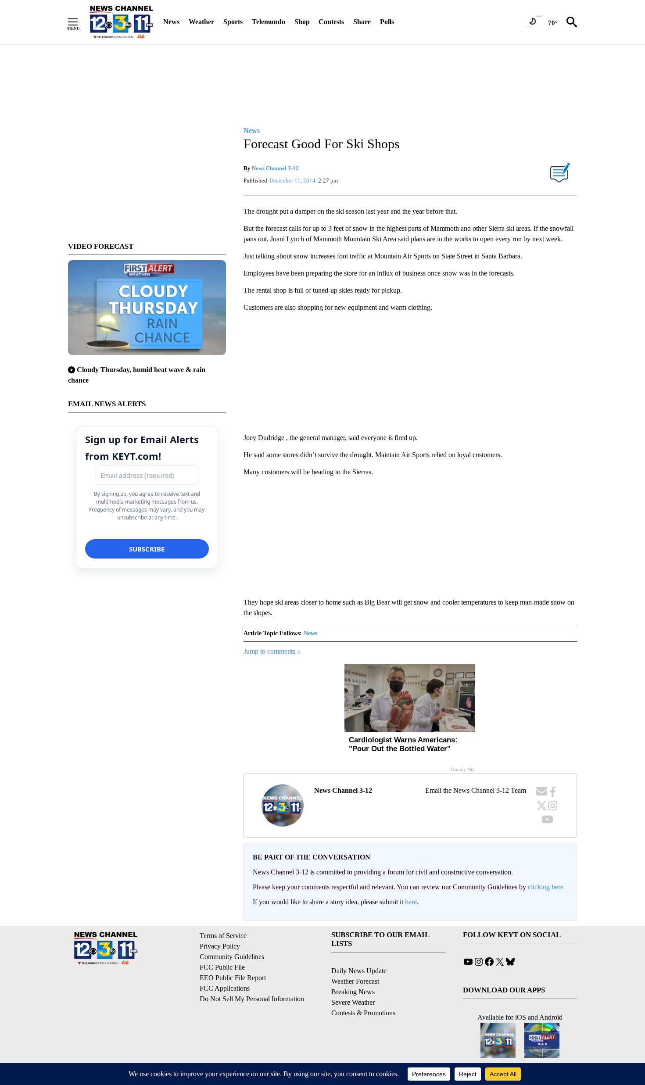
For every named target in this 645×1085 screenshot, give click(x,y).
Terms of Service (223, 935)
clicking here (545, 887)
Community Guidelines (232, 956)
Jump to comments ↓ (272, 651)
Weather (201, 21)
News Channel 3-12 (275, 168)
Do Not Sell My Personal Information (252, 999)
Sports (233, 21)
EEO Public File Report (233, 977)
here (411, 902)
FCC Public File (222, 967)
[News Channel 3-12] (121, 21)
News (171, 21)
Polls (387, 21)
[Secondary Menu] (79, 21)
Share (362, 21)
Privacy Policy (220, 946)
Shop (302, 21)
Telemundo (268, 21)
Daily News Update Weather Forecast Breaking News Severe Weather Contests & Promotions (363, 992)
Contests (331, 21)
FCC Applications (225, 988)
